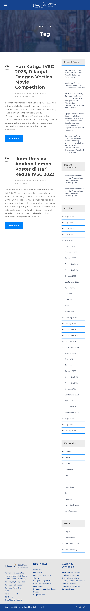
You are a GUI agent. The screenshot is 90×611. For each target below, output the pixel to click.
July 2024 (69, 359)
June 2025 (69, 300)
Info (66, 475)
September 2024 (72, 347)
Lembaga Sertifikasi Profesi (73, 581)
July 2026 (69, 222)
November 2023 (71, 383)
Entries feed (70, 538)
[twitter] (80, 607)
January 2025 (70, 324)
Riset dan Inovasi (72, 505)
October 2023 (70, 389)
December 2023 (71, 377)
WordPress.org (71, 550)
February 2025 (71, 318)
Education (69, 469)
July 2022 (69, 425)
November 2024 (72, 335)
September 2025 (72, 282)
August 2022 (70, 419)
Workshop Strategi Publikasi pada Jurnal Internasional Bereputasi (75, 85)
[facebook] (76, 607)
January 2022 (70, 430)
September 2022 (72, 413)
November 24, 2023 (24, 93)
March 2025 (70, 312)
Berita (20, 97)
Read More (14, 138)
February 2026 (71, 252)
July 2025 (69, 294)
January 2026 (70, 258)
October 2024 (70, 341)
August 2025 (70, 288)
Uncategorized (71, 511)
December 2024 (72, 329)
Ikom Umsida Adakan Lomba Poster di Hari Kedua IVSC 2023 (35, 166)
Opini (67, 493)
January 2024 (70, 371)
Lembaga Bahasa (69, 584)
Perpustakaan (39, 595)
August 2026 (70, 217)
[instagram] (84, 607)
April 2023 (69, 401)
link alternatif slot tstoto (74, 176)
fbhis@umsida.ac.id (13, 600)
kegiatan (29, 97)
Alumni (68, 451)
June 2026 (69, 228)
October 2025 (70, 276)
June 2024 (69, 365)
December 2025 (71, 264)
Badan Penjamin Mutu (71, 572)
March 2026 (70, 246)
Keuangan (37, 572)
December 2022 (71, 407)
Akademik (37, 570)
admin (43, 93)
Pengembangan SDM (42, 581)
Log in (67, 532)
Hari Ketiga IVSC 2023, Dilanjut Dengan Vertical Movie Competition (34, 77)
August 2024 (70, 353)
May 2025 (69, 306)
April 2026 (69, 240)
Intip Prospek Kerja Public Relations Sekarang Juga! (74, 180)
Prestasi (68, 499)
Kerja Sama (69, 487)
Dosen (67, 463)
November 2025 (71, 270)
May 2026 (69, 234)
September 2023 (72, 395)
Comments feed (72, 544)
